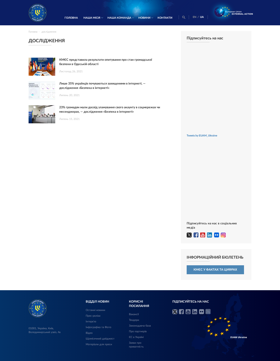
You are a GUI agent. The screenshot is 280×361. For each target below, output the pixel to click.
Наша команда (119, 18)
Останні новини (95, 310)
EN (194, 17)
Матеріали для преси (99, 344)
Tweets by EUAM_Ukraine (202, 135)
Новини (144, 18)
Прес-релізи (93, 316)
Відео (89, 333)
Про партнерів (138, 331)
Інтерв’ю (91, 321)
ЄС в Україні (136, 337)
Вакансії (134, 314)
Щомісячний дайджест (100, 338)
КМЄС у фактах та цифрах (215, 269)
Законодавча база (140, 325)
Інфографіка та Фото (98, 327)
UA (202, 17)
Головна (71, 18)
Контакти (165, 18)
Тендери (134, 320)
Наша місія (91, 18)
